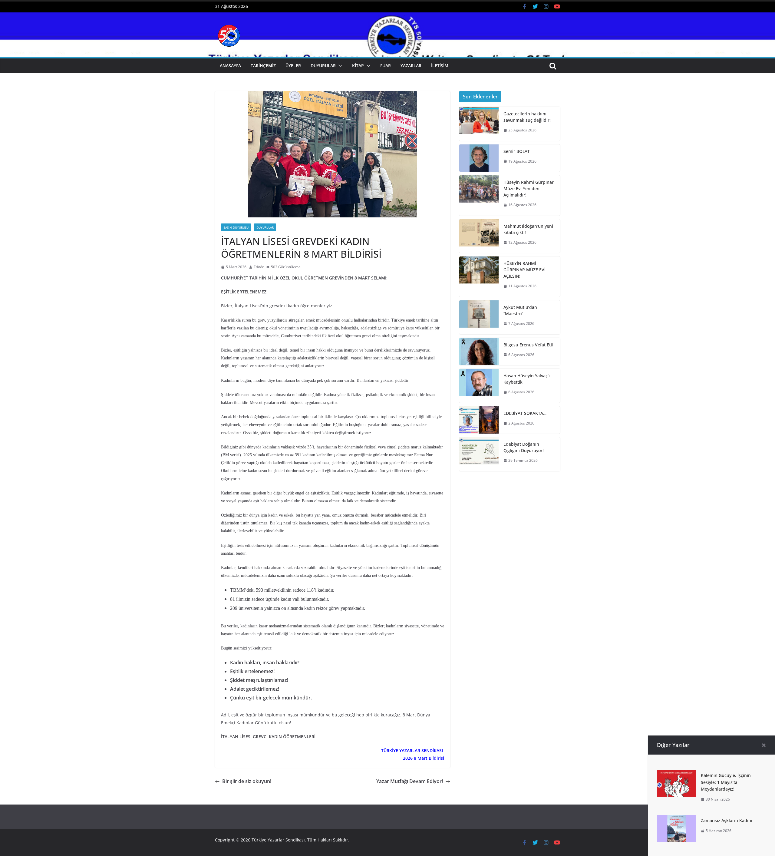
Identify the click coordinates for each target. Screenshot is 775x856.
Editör (259, 266)
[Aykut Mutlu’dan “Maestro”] (479, 317)
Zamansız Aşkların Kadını (726, 820)
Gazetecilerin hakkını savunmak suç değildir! (527, 117)
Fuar (385, 65)
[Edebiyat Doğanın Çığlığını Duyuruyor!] (479, 454)
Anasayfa (230, 65)
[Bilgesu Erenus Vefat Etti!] (479, 351)
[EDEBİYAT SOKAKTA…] (479, 420)
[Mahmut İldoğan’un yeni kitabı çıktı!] (479, 236)
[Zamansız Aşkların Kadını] (676, 819)
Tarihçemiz (263, 65)
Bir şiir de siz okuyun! (246, 781)
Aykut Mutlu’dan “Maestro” (520, 310)
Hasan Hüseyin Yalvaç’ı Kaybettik (526, 379)
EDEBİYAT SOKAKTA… (524, 413)
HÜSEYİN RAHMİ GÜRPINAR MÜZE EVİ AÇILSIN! (524, 269)
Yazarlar (411, 65)
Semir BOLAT (516, 151)
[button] (339, 65)
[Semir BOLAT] (479, 158)
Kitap (358, 65)
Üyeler (293, 65)
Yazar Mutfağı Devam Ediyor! (409, 781)
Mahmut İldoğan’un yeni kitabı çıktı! (528, 229)
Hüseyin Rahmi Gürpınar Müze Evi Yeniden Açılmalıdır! (528, 188)
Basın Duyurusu (236, 227)
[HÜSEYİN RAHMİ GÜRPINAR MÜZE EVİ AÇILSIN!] (479, 276)
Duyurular (323, 65)
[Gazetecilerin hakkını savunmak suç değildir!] (479, 124)
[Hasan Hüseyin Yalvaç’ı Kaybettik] (479, 386)
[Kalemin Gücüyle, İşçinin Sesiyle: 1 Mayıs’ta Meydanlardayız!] (676, 774)
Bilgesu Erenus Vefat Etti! (529, 345)
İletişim (439, 65)
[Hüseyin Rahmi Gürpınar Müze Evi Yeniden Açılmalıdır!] (479, 195)
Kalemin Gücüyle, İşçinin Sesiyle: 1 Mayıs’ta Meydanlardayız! (726, 782)
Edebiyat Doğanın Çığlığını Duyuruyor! (523, 447)
